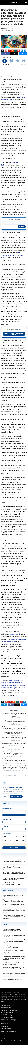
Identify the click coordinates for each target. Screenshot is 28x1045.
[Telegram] (23, 840)
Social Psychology (7, 1012)
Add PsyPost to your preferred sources (14, 333)
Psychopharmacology (8, 1020)
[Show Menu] (2, 2)
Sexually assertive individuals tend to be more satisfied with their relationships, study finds (13, 969)
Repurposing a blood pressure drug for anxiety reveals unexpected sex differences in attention (13, 873)
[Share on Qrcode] (9, 51)
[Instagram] (11, 840)
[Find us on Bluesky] (20, 1041)
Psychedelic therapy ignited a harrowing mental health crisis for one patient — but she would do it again (14, 727)
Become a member (16, 796)
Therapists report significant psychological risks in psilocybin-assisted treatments (14, 733)
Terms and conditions (8, 1031)
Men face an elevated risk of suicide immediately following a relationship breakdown (12, 979)
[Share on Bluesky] (23, 53)
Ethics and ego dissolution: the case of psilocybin (13, 747)
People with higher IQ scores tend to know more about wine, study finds (13, 946)
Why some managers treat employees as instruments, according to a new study (13, 900)
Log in (6, 796)
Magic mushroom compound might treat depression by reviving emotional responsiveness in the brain (14, 738)
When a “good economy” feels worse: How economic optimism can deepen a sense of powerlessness (13, 910)
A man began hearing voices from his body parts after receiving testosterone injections (13, 867)
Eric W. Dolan (4, 28)
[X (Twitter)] (11, 836)
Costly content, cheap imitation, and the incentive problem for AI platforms (13, 905)
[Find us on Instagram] (9, 1041)
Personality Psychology (9, 1010)
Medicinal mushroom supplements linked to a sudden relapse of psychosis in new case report (13, 958)
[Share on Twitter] (2, 51)
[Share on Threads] (14, 53)
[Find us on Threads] (17, 1041)
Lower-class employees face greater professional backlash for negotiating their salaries (13, 861)
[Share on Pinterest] (18, 51)
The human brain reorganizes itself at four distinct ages (13, 936)
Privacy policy (6, 1028)
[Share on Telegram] (25, 51)
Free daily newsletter (14, 219)
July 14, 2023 (12, 28)
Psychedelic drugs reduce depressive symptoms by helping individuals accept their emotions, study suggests (14, 715)
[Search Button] (26, 2)
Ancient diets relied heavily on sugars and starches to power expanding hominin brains (13, 941)
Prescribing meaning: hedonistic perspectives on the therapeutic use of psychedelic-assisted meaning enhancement (14, 760)
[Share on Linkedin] (22, 51)
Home (2, 7)
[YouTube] (17, 840)
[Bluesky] (17, 836)
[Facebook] (5, 836)
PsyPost (13, 2)
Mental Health (13, 7)
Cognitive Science (7, 1017)
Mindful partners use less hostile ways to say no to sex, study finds (13, 963)
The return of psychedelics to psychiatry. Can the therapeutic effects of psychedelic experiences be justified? (14, 753)
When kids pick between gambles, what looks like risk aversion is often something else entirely (13, 917)
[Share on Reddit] (12, 51)
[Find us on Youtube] (14, 1041)
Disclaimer (4, 1026)
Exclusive (7, 7)
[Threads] (5, 840)
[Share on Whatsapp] (15, 51)
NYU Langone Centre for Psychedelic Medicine (12, 255)
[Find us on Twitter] (4, 1041)
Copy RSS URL (14, 828)
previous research (14, 634)
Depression (19, 7)
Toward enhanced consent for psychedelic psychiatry (14, 743)
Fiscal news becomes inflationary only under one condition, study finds (12, 896)
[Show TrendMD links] (26, 775)
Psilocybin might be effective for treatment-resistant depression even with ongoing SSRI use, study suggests (14, 722)
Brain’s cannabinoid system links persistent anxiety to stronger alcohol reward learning (12, 930)
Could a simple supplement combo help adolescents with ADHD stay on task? (12, 883)
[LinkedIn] (23, 836)
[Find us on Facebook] (1, 1041)
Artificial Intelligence (8, 1015)
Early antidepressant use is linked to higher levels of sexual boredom (13, 974)
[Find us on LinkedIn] (6, 1041)
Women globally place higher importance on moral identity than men (13, 878)
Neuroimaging (6, 1007)
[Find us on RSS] (12, 1041)
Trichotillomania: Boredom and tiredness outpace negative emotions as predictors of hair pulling (13, 952)
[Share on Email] (6, 51)
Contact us (4, 1024)
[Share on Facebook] (5, 53)
